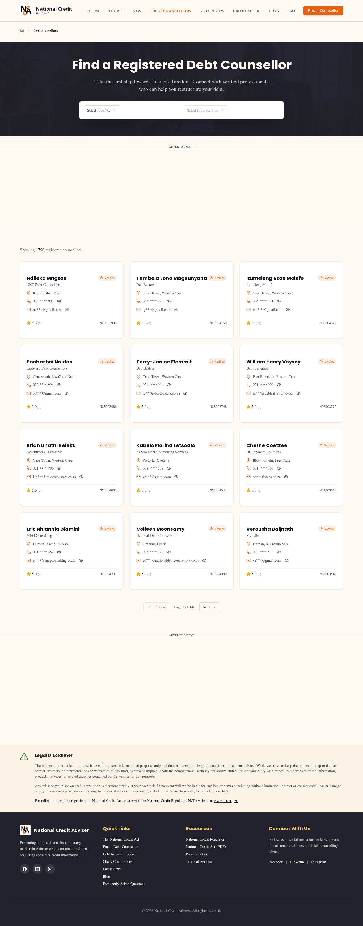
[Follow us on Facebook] (24, 869)
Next (206, 607)
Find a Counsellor (323, 10)
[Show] (59, 301)
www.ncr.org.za (226, 800)
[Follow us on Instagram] (50, 869)
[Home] (22, 30)
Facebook (276, 861)
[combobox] (102, 110)
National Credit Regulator (205, 839)
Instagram (318, 861)
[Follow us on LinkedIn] (37, 869)
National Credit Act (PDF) (206, 846)
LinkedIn (297, 861)
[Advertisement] (159, 188)
